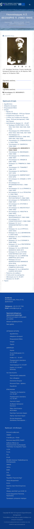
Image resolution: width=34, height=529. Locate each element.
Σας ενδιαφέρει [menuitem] (14, 378)
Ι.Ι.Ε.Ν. (8, 449)
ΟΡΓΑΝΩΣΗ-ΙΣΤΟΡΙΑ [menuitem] (12, 331)
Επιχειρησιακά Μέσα (10, 108)
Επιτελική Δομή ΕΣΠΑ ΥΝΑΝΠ (15, 440)
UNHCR (8, 464)
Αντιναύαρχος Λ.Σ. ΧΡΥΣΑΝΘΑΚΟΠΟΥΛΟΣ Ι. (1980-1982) (18, 184)
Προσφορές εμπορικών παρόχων (16, 498)
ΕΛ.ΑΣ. (8, 457)
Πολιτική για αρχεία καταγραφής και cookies (16, 318)
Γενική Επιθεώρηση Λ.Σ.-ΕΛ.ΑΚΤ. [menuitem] (17, 354)
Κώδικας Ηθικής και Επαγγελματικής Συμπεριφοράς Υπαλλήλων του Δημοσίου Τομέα (16, 444)
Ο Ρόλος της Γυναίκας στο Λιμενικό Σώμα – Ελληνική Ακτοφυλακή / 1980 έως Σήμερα (17, 119)
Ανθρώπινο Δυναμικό (10, 106)
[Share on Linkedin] (22, 66)
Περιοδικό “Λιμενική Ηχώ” (14, 478)
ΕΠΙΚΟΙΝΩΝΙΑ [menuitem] (10, 389)
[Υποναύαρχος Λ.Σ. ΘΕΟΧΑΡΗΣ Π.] (5, 85)
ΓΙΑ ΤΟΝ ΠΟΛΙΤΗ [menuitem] (11, 373)
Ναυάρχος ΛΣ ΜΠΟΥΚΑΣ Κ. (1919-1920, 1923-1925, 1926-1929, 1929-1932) (19, 127)
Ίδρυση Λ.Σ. (9, 111)
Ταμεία (6, 280)
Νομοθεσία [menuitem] (13, 386)
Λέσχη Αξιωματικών (12, 480)
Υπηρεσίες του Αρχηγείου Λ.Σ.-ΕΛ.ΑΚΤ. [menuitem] (17, 393)
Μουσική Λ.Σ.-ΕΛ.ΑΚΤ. (13, 279)
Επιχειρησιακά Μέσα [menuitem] (16, 339)
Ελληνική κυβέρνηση (12, 432)
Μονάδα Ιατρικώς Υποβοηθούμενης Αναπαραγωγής (17, 461)
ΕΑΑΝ (8, 470)
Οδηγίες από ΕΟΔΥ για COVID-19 (16, 491)
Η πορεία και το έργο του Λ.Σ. (15, 115)
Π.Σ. (7, 454)
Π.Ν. (7, 472)
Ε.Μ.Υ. (8, 488)
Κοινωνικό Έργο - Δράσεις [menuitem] (18, 383)
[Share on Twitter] (15, 66)
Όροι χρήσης (10, 324)
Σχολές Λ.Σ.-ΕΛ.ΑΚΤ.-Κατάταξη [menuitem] (16, 368)
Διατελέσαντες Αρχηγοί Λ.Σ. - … (18, 23)
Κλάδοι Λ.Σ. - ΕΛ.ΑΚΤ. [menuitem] (16, 357)
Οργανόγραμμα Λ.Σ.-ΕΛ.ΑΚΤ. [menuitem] (18, 365)
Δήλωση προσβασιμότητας (14, 321)
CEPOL (8, 467)
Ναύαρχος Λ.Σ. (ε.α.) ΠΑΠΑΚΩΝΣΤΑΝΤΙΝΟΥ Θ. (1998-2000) (18, 225)
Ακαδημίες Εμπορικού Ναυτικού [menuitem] (16, 405)
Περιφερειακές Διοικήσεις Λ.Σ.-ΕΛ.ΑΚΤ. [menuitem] (18, 361)
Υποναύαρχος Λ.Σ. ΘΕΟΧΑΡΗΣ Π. (14, 92)
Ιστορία (27, 22)
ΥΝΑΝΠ (8, 435)
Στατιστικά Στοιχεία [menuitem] (16, 380)
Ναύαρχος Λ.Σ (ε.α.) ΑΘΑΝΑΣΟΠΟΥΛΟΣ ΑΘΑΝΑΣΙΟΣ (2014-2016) (18, 261)
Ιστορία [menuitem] (12, 341)
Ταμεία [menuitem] (12, 344)
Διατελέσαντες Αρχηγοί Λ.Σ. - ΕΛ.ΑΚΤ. (17, 123)
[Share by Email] (26, 66)
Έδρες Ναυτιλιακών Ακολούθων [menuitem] (16, 409)
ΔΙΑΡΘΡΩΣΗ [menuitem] (10, 347)
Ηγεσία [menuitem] (12, 350)
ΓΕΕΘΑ (8, 475)
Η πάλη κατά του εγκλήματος (15, 275)
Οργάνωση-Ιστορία (19, 22)
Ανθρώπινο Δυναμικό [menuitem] (16, 336)
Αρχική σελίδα (8, 22)
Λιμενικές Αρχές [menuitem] (15, 401)
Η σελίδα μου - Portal (12, 437)
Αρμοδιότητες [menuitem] (14, 333)
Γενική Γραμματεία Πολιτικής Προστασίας (15, 494)
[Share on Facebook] (18, 66)
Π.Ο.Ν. (8, 452)
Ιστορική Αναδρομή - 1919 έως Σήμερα (18, 113)
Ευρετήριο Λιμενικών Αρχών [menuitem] (18, 413)
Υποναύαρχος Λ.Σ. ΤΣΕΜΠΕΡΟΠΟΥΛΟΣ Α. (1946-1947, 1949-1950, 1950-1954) (19, 136)
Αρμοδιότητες (8, 104)
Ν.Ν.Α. (8, 483)
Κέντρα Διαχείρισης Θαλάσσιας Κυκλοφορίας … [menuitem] (18, 419)
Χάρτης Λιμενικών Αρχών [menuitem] (17, 415)
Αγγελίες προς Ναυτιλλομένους (16, 486)
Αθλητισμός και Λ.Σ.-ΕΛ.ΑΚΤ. (15, 277)
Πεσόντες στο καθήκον (13, 273)
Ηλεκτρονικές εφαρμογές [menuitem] (18, 375)
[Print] (29, 66)
